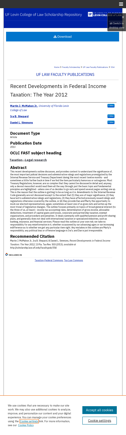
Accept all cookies (99, 410)
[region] (63, 415)
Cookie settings (29, 421)
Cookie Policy (26, 425)
